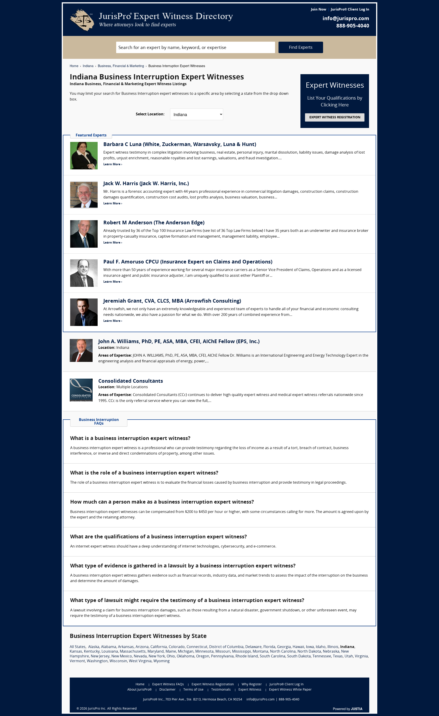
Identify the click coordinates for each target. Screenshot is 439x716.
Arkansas (126, 647)
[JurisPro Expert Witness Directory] (151, 20)
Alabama (108, 647)
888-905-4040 (352, 26)
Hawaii (298, 647)
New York (157, 656)
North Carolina (283, 652)
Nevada (140, 656)
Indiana (88, 65)
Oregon (202, 656)
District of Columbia (226, 647)
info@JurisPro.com (260, 699)
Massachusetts (133, 652)
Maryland (155, 652)
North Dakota (309, 652)
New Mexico (121, 656)
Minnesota (204, 652)
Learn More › (112, 164)
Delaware (253, 647)
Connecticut (197, 647)
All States (78, 647)
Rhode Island (247, 656)
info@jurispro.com (346, 19)
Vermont (77, 661)
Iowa (310, 647)
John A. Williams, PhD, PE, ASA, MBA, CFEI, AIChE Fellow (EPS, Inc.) (179, 341)
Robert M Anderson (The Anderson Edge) (153, 223)
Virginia (361, 656)
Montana (260, 652)
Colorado (177, 647)
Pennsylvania (222, 656)
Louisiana (110, 652)
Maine (171, 652)
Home (74, 65)
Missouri (222, 652)
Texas (338, 656)
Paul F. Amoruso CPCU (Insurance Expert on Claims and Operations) (187, 262)
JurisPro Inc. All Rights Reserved (112, 709)
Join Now (318, 9)
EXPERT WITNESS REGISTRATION (334, 117)
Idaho (321, 647)
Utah (349, 656)
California (158, 647)
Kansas (76, 652)
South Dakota (299, 656)
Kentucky (92, 652)
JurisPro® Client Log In (350, 9)
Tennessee (322, 656)
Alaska (93, 647)
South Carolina (272, 656)
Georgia (284, 647)
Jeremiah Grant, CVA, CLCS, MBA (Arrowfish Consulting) (172, 301)
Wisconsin (118, 661)
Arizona (142, 647)
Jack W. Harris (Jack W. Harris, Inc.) (146, 184)
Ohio (171, 656)
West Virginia (140, 661)
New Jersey (100, 656)
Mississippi (241, 652)
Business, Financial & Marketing (121, 65)
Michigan (185, 652)
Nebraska (331, 652)
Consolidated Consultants (130, 381)
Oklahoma (185, 656)
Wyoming (161, 661)
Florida (269, 647)
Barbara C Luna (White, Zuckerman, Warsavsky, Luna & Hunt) (179, 144)
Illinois (332, 647)
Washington (97, 661)
